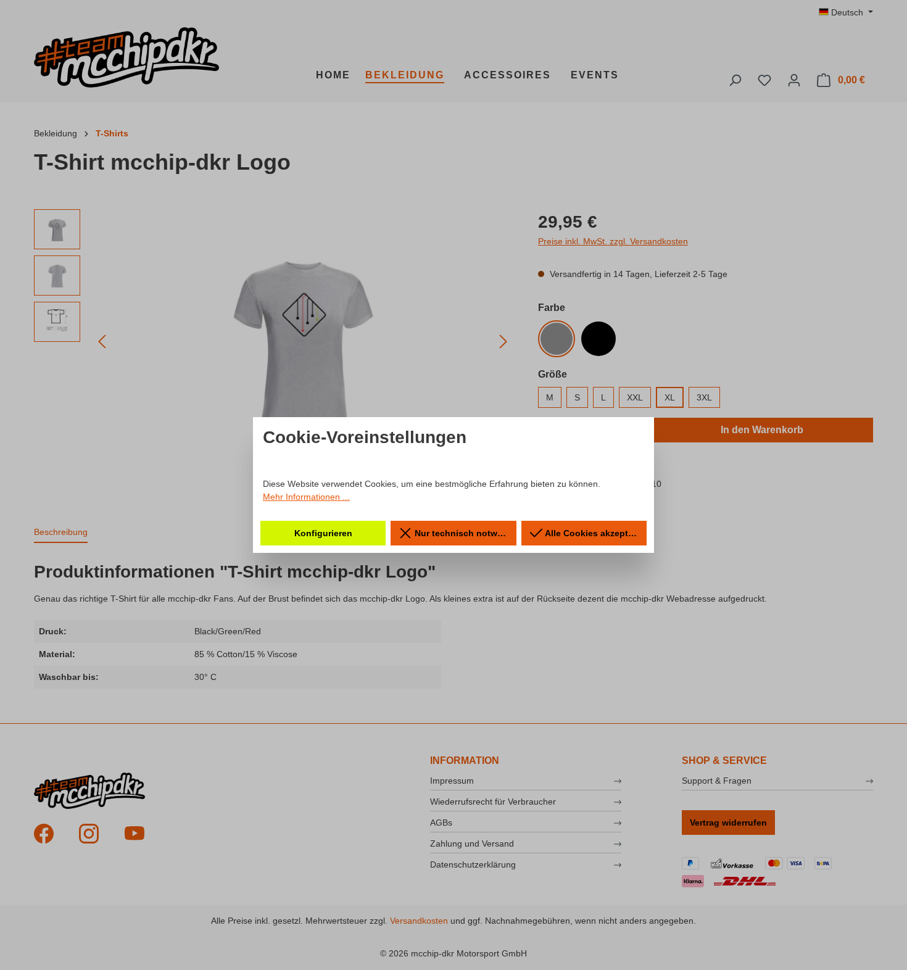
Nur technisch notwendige (464, 533)
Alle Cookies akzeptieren (595, 533)
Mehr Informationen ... (306, 497)
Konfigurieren (323, 533)
